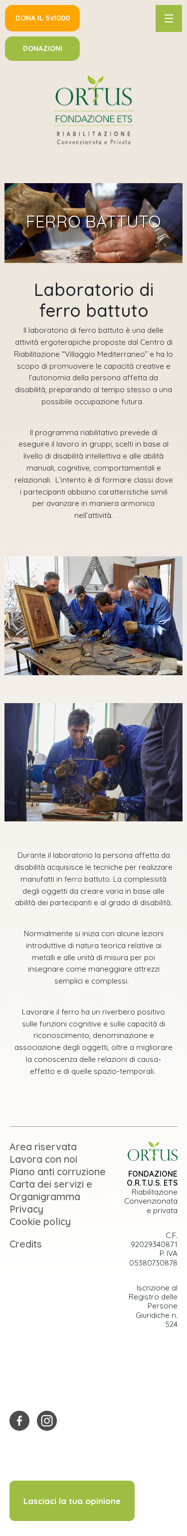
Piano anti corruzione (57, 1171)
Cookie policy (40, 1221)
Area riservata (43, 1146)
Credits (25, 1244)
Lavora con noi (43, 1159)
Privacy (26, 1209)
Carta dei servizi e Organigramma (50, 1190)
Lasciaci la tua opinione (72, 1501)
